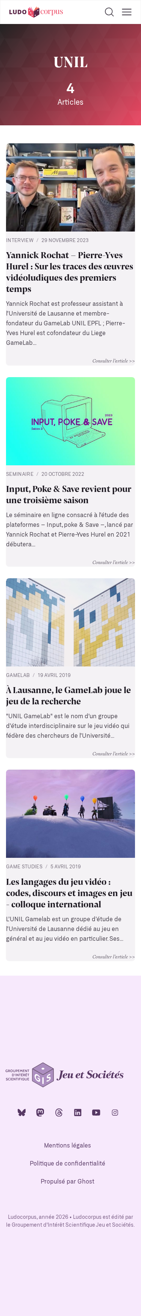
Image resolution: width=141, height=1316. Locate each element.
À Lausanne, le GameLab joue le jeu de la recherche (68, 695)
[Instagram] (115, 1112)
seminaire (19, 474)
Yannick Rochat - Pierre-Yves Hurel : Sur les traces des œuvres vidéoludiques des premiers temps (69, 271)
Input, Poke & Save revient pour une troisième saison (68, 494)
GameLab (18, 675)
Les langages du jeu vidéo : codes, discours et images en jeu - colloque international (69, 892)
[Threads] (59, 1112)
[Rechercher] (109, 12)
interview (19, 240)
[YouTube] (96, 1112)
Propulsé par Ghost (67, 1182)
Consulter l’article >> (113, 361)
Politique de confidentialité (67, 1164)
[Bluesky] (22, 1112)
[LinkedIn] (78, 1112)
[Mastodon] (40, 1112)
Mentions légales (67, 1146)
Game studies (24, 867)
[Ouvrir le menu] (127, 12)
